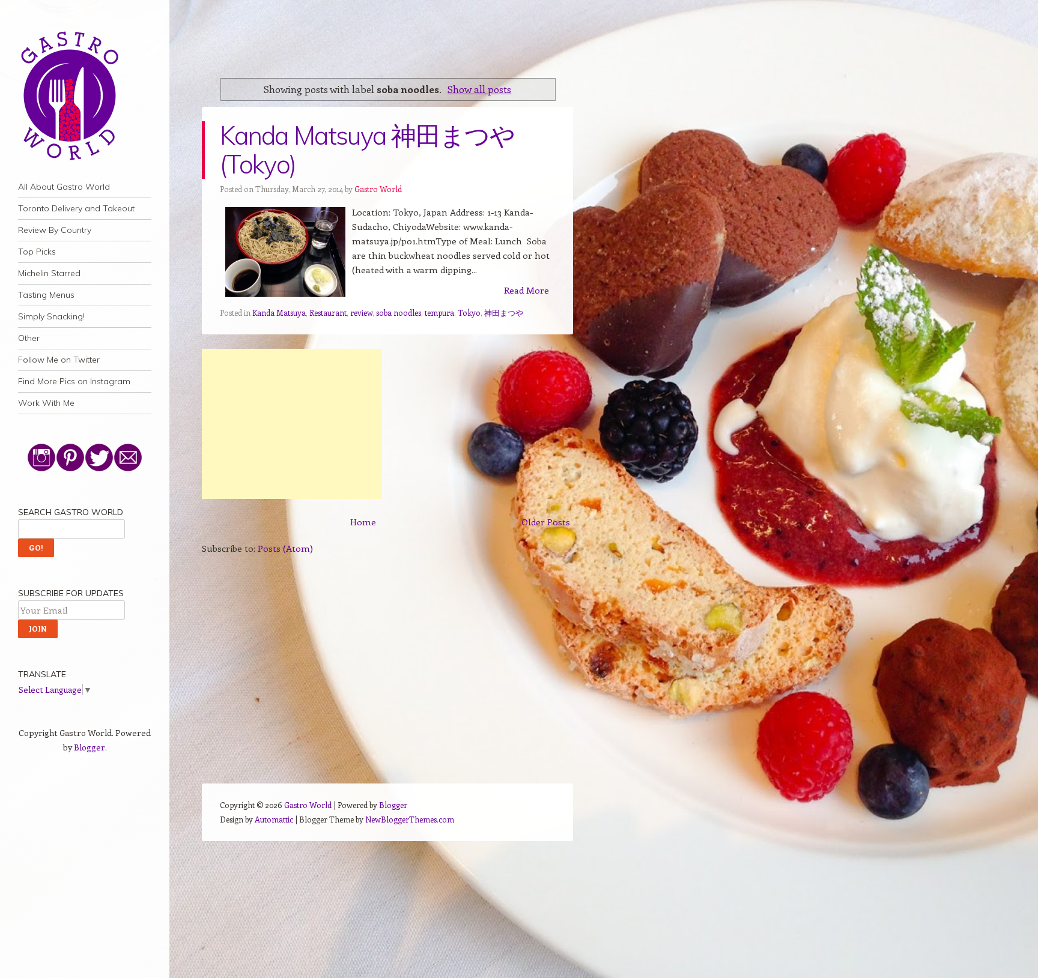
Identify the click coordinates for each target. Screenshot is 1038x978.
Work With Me (46, 402)
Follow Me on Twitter (59, 359)
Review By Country (54, 230)
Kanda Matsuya (279, 312)
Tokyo (469, 312)
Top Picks (37, 251)
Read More (526, 290)
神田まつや (503, 312)
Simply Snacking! (51, 316)
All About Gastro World (64, 186)
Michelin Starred (49, 273)
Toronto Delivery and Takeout (76, 208)
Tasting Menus (46, 294)
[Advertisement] (292, 424)
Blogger (89, 747)
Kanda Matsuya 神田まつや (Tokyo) (367, 149)
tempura (439, 312)
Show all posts (479, 88)
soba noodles (398, 312)
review (361, 312)
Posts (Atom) (285, 548)
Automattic (274, 819)
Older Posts (545, 522)
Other (29, 338)
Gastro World (378, 189)
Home (363, 522)
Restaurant (328, 312)
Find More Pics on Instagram (74, 381)
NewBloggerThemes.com (409, 819)
